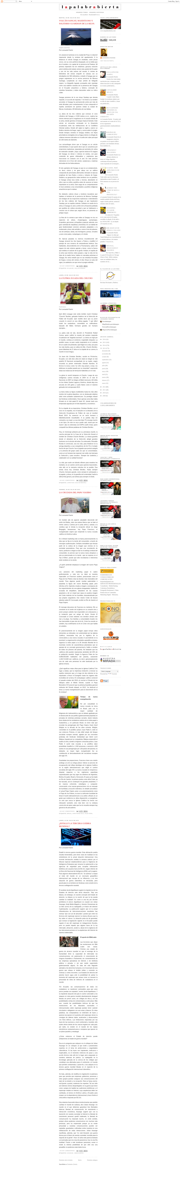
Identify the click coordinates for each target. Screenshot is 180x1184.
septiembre (105, 359)
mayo (104, 371)
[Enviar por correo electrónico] (80, 266)
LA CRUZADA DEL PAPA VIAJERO (75, 492)
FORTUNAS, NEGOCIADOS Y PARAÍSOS (111, 248)
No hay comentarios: (67, 266)
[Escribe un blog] (81, 266)
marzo (104, 377)
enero (104, 383)
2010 (104, 393)
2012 (104, 387)
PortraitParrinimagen (109, 327)
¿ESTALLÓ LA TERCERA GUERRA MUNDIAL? (75, 824)
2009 (104, 396)
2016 (104, 339)
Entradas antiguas (92, 1160)
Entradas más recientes (65, 1160)
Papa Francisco (78, 813)
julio (103, 365)
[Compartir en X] (83, 266)
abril (103, 374)
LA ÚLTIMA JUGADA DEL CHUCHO (76, 278)
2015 (104, 342)
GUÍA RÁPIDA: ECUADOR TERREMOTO (110, 210)
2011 (104, 390)
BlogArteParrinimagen (109, 330)
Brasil (69, 813)
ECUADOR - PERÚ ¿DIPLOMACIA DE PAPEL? (112, 170)
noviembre (105, 354)
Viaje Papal (89, 813)
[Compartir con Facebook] (85, 266)
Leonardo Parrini (108, 58)
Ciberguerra (79, 1153)
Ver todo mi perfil (107, 61)
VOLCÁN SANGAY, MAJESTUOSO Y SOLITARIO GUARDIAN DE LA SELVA (76, 22)
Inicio (79, 1160)
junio (103, 368)
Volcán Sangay (80, 268)
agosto (104, 362)
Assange (70, 1153)
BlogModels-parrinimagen (110, 324)
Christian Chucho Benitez (76, 482)
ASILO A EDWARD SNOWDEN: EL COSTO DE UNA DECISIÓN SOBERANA (109, 112)
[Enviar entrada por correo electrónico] (77, 266)
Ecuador (70, 268)
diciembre (105, 351)
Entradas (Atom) (72, 1164)
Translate (114, 674)
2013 (104, 348)
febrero (104, 380)
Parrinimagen (106, 321)
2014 (104, 345)
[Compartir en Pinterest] (87, 266)
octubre (104, 357)
